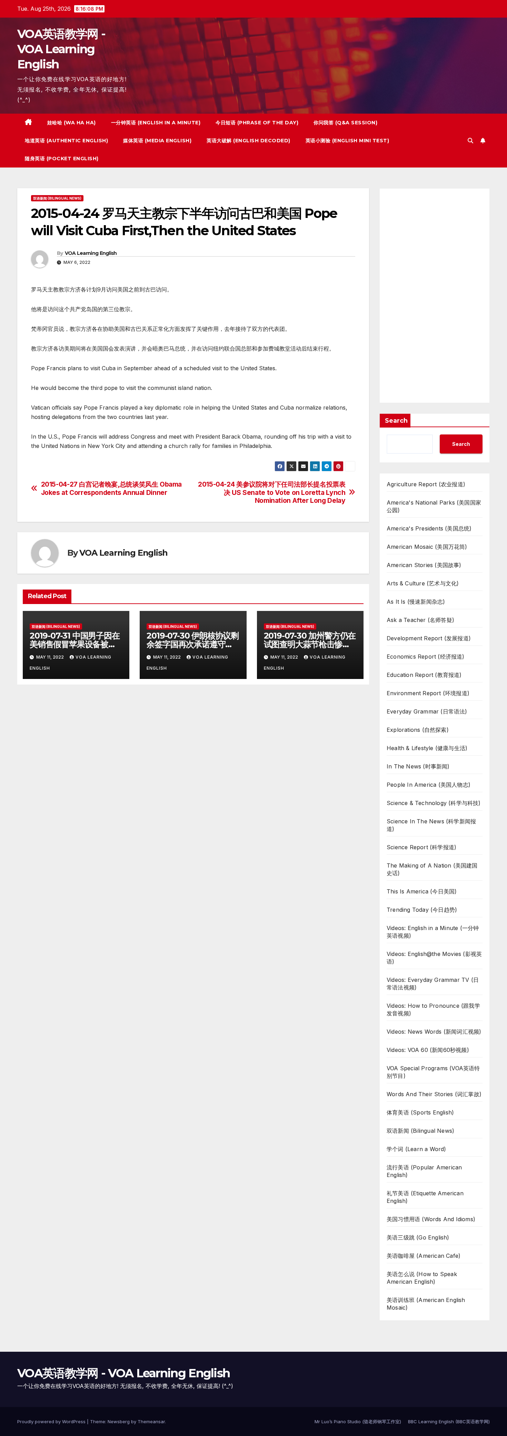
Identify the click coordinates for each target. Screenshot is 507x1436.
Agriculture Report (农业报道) (426, 484)
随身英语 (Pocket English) (62, 158)
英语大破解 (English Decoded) (248, 140)
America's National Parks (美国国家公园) (434, 506)
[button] (470, 140)
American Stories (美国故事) (424, 565)
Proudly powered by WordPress (52, 1421)
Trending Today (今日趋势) (422, 909)
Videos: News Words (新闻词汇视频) (434, 1031)
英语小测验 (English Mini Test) (347, 140)
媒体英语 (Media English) (157, 140)
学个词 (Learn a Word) (416, 1149)
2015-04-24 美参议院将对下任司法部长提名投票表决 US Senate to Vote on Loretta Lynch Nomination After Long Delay (271, 492)
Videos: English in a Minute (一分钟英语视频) (433, 932)
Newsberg (119, 1421)
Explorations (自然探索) (418, 729)
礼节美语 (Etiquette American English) (425, 1197)
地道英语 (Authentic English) (66, 140)
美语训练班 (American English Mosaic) (426, 1303)
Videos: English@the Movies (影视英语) (434, 957)
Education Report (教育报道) (424, 674)
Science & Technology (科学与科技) (434, 803)
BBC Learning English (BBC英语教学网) (449, 1421)
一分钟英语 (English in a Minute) (156, 122)
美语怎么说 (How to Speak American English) (422, 1278)
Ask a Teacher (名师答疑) (420, 619)
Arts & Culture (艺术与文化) (423, 583)
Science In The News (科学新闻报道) (431, 825)
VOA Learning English (91, 253)
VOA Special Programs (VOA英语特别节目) (433, 1072)
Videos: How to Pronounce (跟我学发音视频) (433, 1009)
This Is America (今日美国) (422, 891)
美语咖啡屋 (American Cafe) (423, 1255)
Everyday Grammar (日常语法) (427, 711)
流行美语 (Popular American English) (424, 1171)
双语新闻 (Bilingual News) (57, 198)
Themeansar (151, 1421)
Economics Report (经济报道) (426, 656)
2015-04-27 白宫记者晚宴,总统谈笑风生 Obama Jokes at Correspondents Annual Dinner (111, 488)
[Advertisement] (435, 295)
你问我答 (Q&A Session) (345, 122)
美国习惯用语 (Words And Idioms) (431, 1219)
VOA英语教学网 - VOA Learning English (61, 49)
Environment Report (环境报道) (428, 693)
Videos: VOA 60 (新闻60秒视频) (428, 1049)
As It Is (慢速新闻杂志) (416, 601)
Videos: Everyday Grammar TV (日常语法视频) (433, 983)
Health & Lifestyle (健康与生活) (427, 748)
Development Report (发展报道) (429, 638)
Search (396, 420)
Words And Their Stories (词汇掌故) (434, 1094)
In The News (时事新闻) (418, 766)
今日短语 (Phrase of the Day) (257, 122)
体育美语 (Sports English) (420, 1112)
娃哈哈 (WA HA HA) (71, 122)
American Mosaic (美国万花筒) (427, 546)
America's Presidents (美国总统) (429, 528)
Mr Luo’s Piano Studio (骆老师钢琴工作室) (358, 1421)
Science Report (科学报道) (421, 847)
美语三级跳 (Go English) (418, 1237)
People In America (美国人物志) (428, 784)
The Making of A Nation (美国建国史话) (432, 869)
